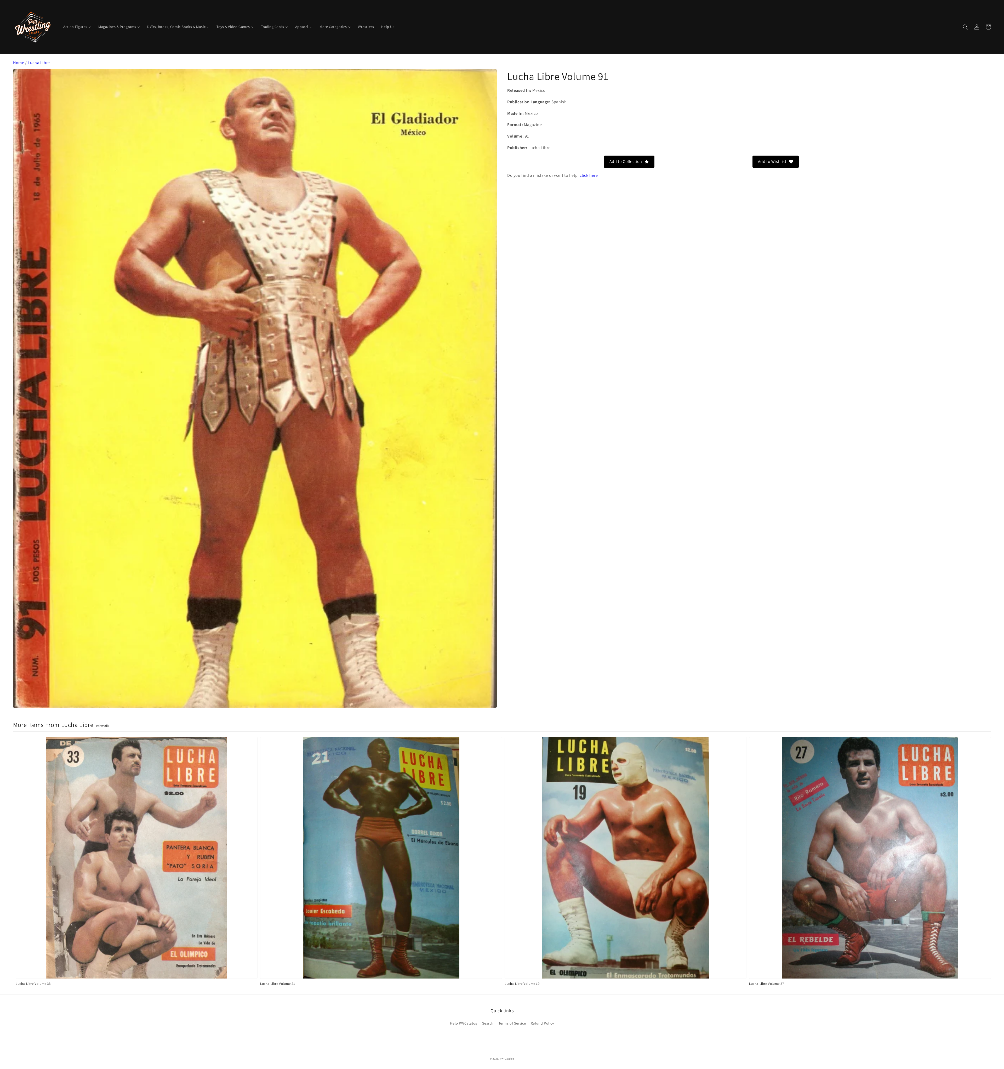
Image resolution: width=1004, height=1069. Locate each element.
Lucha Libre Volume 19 (522, 983)
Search (488, 1023)
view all (102, 726)
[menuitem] (77, 26)
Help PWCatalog (463, 1023)
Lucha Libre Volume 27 (766, 983)
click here (589, 175)
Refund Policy (542, 1023)
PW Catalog (507, 1058)
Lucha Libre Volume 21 (277, 983)
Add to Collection (625, 161)
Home (18, 62)
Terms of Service (512, 1023)
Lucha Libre (39, 62)
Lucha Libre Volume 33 (33, 983)
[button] (965, 27)
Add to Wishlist (772, 161)
